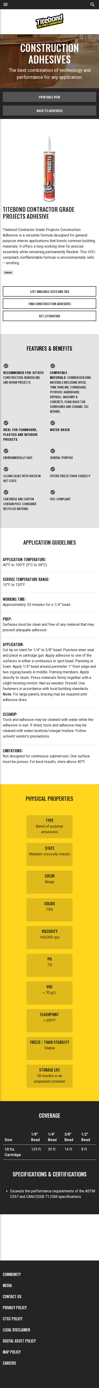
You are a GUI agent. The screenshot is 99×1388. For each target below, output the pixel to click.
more (8, 272)
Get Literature (49, 315)
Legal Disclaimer (16, 1330)
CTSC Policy (12, 1318)
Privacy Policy (15, 1307)
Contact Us (12, 1296)
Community (12, 1274)
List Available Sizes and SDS (49, 291)
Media (7, 1285)
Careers (9, 1363)
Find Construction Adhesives (50, 303)
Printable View (49, 96)
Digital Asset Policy (19, 1341)
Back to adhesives (49, 110)
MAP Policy (12, 1352)
